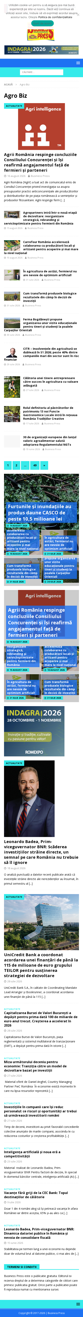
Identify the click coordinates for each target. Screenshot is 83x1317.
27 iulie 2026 (32, 390)
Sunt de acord (42, 23)
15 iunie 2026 (15, 1243)
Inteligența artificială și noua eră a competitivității (32, 1154)
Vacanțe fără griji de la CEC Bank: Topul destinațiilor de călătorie (36, 1195)
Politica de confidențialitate (55, 17)
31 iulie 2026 (32, 279)
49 (34, 465)
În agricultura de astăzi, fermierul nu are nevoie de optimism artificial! (50, 273)
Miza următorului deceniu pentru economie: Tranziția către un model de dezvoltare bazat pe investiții (35, 1066)
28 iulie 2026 (14, 981)
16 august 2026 (16, 176)
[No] (78, 15)
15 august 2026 (14, 228)
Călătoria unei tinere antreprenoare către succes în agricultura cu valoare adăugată (50, 381)
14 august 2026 (18, 525)
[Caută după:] (41, 72)
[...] (31, 883)
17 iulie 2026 (32, 423)
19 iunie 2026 (33, 449)
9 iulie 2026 (14, 1202)
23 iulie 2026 (14, 1161)
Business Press (40, 176)
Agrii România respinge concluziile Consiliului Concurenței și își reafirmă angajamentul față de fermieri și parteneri (40, 162)
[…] (63, 200)
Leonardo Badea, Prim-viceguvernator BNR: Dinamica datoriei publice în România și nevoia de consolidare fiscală (39, 1233)
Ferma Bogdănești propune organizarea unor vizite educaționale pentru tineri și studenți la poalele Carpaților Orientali (40, 324)
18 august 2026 (16, 868)
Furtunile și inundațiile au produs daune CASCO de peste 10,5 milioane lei (39, 512)
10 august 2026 (14, 257)
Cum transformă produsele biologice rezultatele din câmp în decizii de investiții (50, 297)
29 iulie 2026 (13, 364)
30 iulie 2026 (13, 334)
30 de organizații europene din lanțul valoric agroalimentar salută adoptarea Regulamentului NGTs (49, 440)
